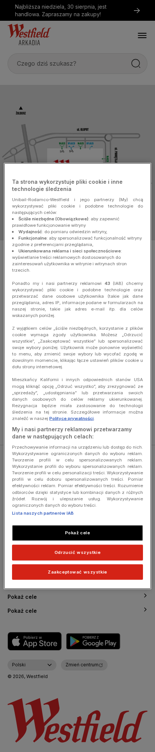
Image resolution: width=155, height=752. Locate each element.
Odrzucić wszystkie (77, 552)
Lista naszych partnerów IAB (43, 512)
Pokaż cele (77, 532)
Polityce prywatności (71, 418)
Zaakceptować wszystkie (77, 571)
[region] (77, 376)
